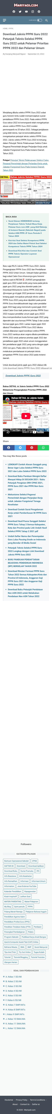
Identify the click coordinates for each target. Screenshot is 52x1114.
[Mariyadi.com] (26, 5)
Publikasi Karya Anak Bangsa (34, 937)
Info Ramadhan (10, 881)
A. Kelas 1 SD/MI (14, 976)
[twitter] (20, 12)
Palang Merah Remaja (13, 912)
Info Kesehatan (25, 876)
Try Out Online (25, 952)
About (15, 1104)
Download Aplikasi (36, 866)
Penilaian (37, 927)
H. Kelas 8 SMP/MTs (15, 1009)
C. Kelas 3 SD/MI (14, 986)
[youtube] (26, 12)
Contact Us (24, 1104)
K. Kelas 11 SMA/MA (15, 1023)
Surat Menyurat (41, 947)
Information (9, 886)
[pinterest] (38, 12)
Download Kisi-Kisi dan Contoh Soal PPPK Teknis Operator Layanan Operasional (25, 254)
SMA (22, 947)
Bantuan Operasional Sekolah (16, 861)
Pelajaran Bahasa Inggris (36, 912)
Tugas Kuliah (39, 952)
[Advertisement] (26, 85)
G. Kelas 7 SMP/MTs (15, 1005)
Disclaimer (9, 1100)
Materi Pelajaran (31, 901)
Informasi (24, 881)
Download (21, 866)
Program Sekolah (11, 937)
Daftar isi (36, 1104)
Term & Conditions (37, 1100)
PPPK (30, 907)
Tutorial (7, 957)
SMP (29, 947)
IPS (38, 871)
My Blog (7, 907)
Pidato (30, 932)
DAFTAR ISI (9, 866)
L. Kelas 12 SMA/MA (15, 1028)
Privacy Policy (21, 1100)
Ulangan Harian (10, 962)
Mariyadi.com (29, 1110)
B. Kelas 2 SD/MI (14, 981)
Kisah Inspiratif (10, 896)
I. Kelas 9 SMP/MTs (15, 1014)
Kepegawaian (30, 891)
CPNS (34, 861)
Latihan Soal (25, 896)
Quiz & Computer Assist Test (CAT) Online (21, 942)
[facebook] (13, 12)
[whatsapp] (43, 447)
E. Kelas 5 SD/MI (13, 995)
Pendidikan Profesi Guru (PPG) (17, 922)
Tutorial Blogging (21, 957)
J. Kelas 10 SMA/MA (15, 1019)
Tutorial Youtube (38, 957)
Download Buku (10, 871)
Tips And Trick (10, 952)
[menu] (4, 20)
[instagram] (32, 12)
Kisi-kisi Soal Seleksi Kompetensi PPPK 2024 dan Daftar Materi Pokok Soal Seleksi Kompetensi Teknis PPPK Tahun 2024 (27, 243)
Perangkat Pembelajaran (14, 932)
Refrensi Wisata (10, 947)
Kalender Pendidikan (12, 891)
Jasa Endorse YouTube (26, 886)
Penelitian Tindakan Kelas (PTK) (17, 927)
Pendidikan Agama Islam (14, 917)
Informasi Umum (38, 881)
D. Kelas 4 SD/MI (14, 991)
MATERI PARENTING (12, 901)
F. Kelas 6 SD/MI (13, 1000)
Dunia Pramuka (27, 871)
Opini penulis (19, 907)
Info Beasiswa (10, 876)
